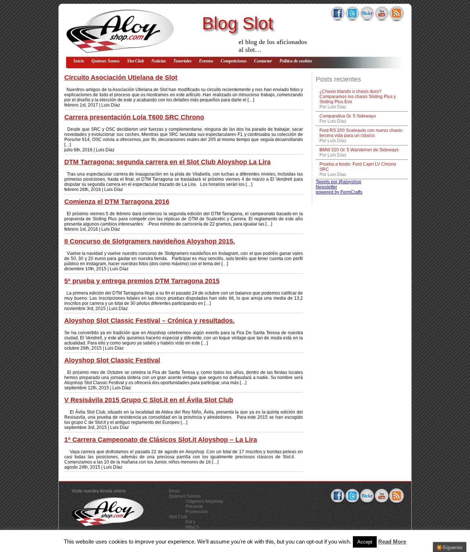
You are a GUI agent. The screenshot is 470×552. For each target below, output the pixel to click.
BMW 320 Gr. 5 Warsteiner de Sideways (359, 149)
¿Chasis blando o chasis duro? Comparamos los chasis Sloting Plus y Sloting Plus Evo (357, 96)
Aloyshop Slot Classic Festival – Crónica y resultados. (149, 320)
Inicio (78, 61)
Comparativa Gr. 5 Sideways (347, 116)
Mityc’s (192, 527)
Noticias (158, 61)
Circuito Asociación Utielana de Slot (120, 77)
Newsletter (326, 187)
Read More (392, 541)
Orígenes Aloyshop (204, 501)
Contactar (263, 61)
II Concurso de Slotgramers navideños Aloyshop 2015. (149, 241)
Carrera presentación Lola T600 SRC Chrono (134, 117)
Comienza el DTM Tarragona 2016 (116, 201)
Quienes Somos (105, 61)
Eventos (206, 61)
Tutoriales (182, 61)
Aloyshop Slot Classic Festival (112, 360)
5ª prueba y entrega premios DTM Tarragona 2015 (142, 281)
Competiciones (234, 61)
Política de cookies (295, 61)
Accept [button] (364, 542)
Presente (194, 506)
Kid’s (190, 521)
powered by (339, 192)
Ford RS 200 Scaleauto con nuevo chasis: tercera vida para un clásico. (361, 133)
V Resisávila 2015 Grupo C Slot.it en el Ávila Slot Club (148, 400)
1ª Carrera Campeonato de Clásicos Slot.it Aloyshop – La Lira (160, 439)
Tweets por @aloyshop (338, 181)
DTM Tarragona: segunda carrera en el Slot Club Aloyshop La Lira (167, 162)
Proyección (196, 511)
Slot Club (135, 61)
